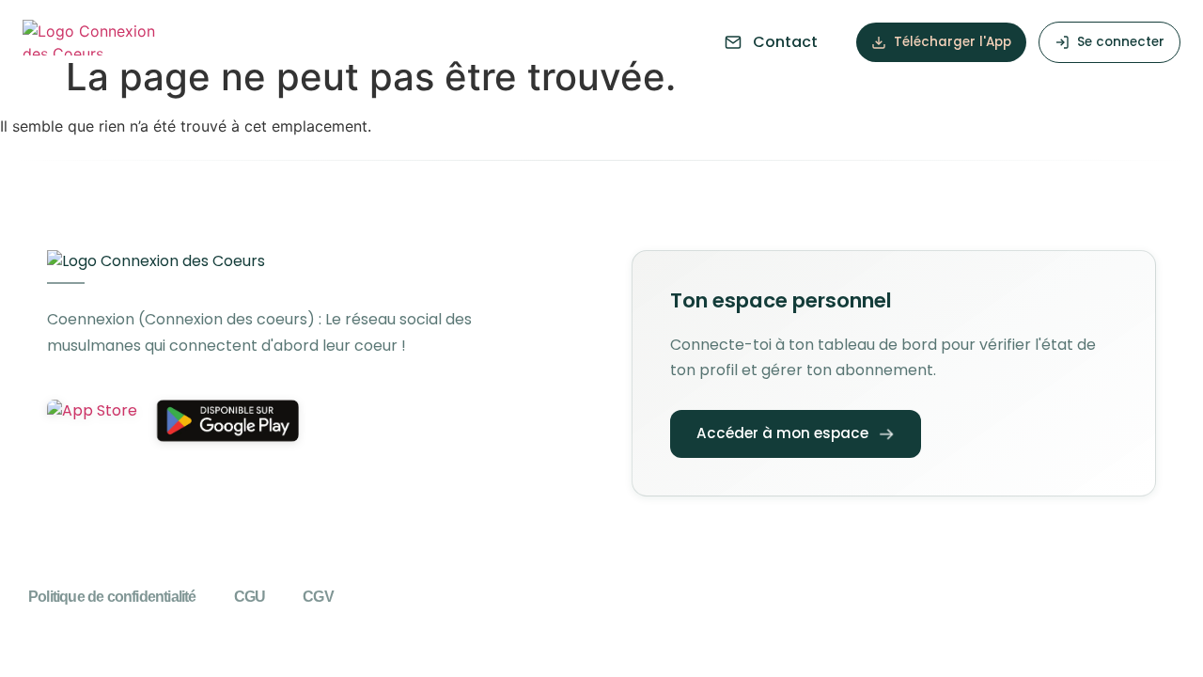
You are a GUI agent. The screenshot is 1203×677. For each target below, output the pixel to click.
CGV (318, 597)
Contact (785, 42)
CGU (250, 597)
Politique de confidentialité (112, 597)
